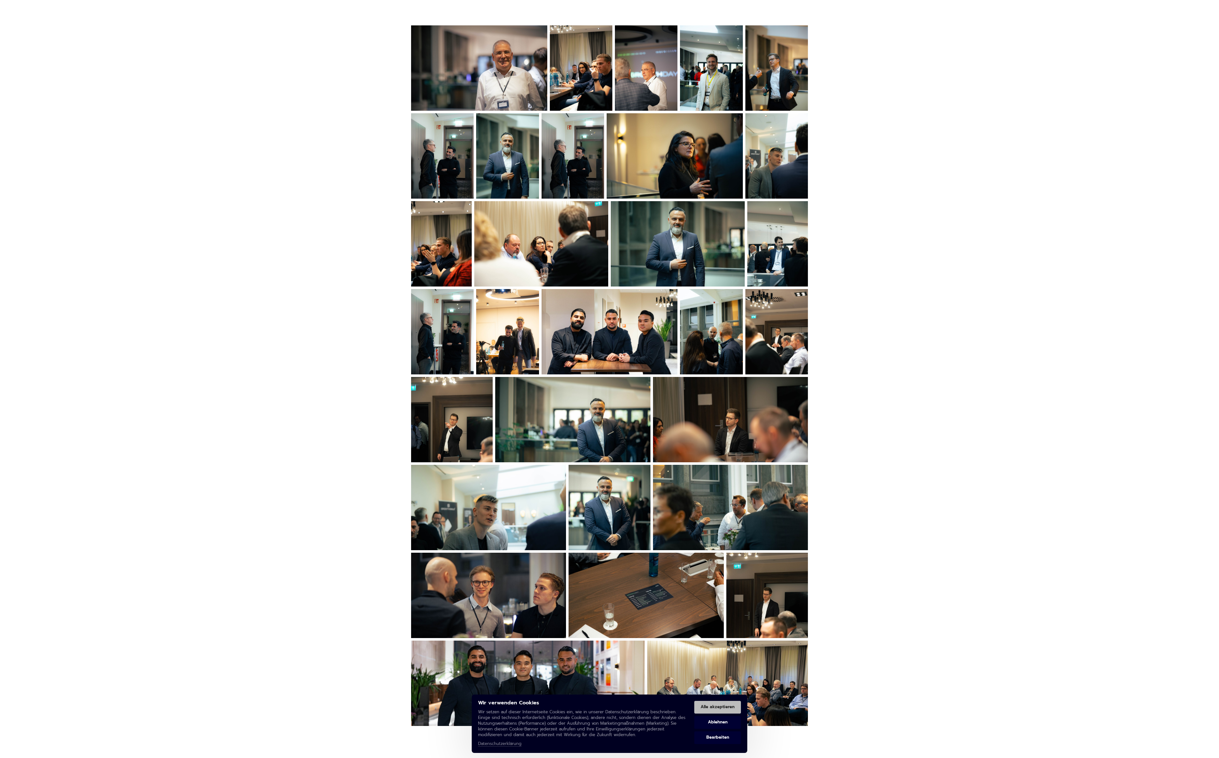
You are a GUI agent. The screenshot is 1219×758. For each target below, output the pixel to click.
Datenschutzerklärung (500, 744)
